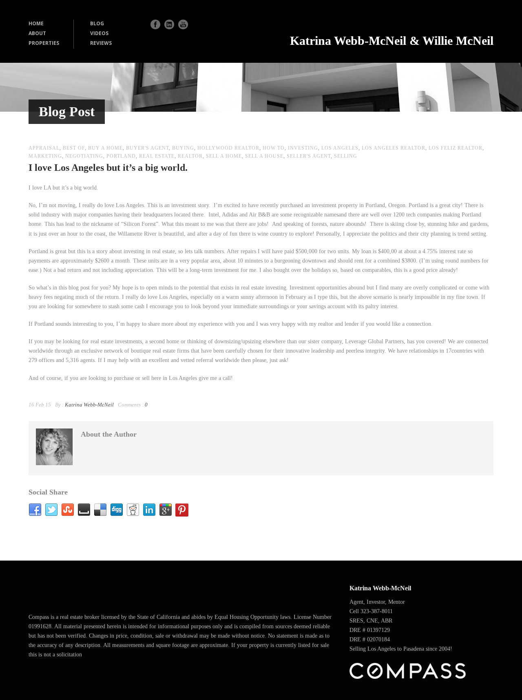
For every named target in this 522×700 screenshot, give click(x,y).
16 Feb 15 (40, 405)
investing (303, 148)
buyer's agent (147, 148)
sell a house (264, 156)
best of (74, 148)
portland (121, 156)
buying (183, 148)
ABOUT (37, 33)
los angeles (339, 148)
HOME (36, 23)
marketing (45, 156)
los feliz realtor (455, 148)
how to (274, 148)
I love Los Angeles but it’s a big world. (108, 167)
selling (345, 156)
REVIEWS (101, 43)
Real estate (157, 156)
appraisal (44, 148)
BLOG (97, 23)
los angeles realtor (393, 148)
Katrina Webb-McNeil (89, 405)
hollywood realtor (228, 148)
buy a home (105, 148)
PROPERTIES (44, 43)
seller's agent (309, 156)
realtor (190, 156)
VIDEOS (99, 33)
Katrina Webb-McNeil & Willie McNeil (391, 40)
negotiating (84, 156)
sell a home (224, 156)
